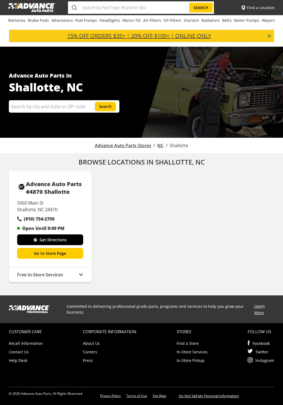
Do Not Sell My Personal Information (209, 395)
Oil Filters (172, 20)
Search (200, 7)
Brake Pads (38, 20)
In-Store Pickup (191, 360)
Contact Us (19, 351)
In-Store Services (192, 351)
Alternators (62, 20)
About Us (91, 343)
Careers (90, 351)
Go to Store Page (50, 253)
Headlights (109, 20)
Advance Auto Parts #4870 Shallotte (54, 187)
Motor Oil (131, 20)
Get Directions (53, 239)
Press (88, 360)
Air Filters (152, 20)
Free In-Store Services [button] (40, 275)
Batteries (16, 20)
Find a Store (188, 343)
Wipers (268, 20)
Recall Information (26, 343)
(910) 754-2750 (39, 219)
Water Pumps (246, 20)
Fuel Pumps (86, 20)
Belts (227, 20)
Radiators (210, 20)
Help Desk (18, 360)
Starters (191, 20)
